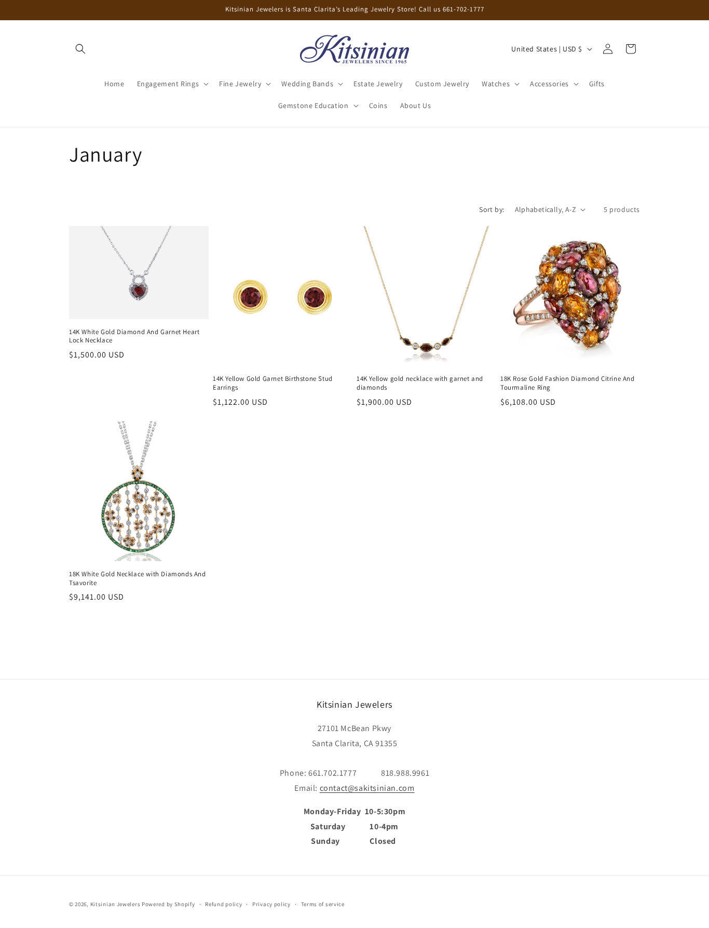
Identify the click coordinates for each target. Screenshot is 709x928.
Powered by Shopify (168, 904)
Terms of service (323, 903)
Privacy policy (271, 903)
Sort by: (491, 209)
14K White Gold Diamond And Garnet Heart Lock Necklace (134, 336)
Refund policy (223, 903)
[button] (80, 48)
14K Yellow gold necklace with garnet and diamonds (420, 383)
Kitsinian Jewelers (115, 904)
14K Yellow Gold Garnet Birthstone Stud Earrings (273, 383)
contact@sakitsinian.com (367, 787)
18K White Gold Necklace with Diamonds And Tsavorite (137, 578)
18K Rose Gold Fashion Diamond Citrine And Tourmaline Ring (567, 383)
